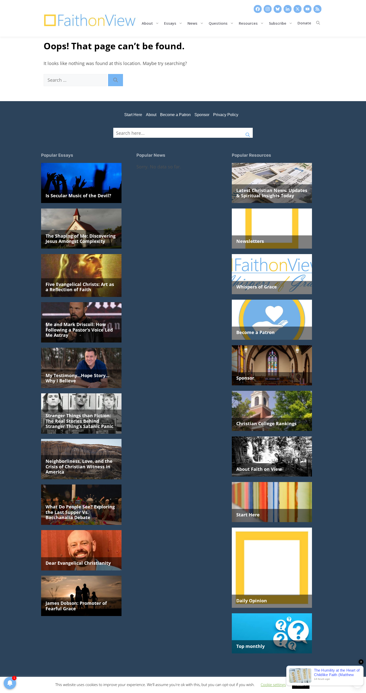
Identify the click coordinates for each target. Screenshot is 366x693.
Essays (170, 23)
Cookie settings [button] (273, 684)
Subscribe (277, 23)
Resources (248, 23)
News (192, 23)
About (147, 23)
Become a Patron (175, 115)
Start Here (133, 115)
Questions (218, 23)
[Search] (115, 80)
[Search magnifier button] (248, 133)
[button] (318, 22)
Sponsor (201, 115)
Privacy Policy (225, 115)
